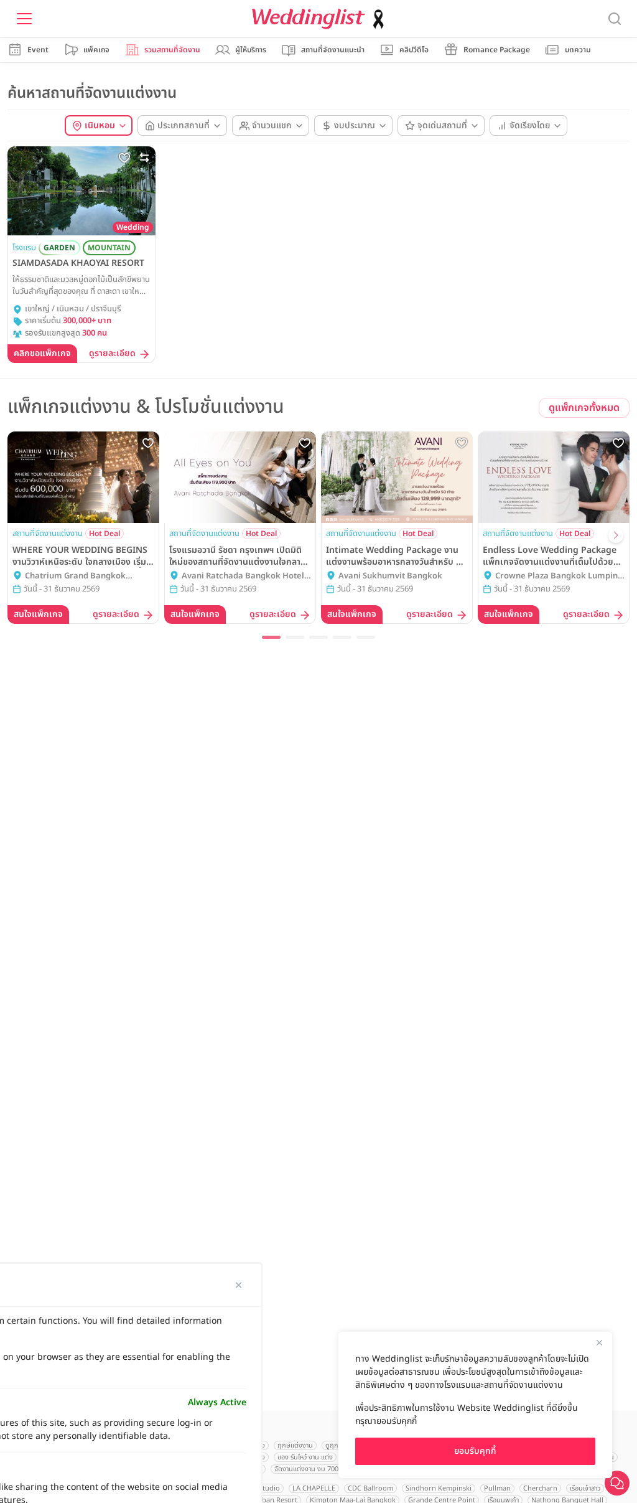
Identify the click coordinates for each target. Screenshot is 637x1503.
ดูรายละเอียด (112, 354)
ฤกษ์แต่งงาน (295, 1445)
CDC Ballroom (370, 1488)
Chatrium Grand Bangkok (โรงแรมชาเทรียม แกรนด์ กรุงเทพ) (83, 576)
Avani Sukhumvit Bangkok (390, 576)
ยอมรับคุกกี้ (475, 1451)
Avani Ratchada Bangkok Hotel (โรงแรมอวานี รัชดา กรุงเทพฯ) (243, 576)
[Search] (615, 19)
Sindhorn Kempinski (439, 1488)
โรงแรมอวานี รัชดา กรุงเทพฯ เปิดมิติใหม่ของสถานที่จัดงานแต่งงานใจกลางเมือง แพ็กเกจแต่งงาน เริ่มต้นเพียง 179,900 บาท (237, 556)
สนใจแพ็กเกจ (38, 614)
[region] (475, 1405)
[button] (271, 637)
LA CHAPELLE (313, 1488)
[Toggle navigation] (24, 19)
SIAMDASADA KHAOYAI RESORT (78, 263)
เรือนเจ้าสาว (585, 1488)
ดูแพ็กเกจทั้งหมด (584, 407)
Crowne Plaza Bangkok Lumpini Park (557, 576)
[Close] (599, 1342)
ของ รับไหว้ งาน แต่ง (305, 1457)
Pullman (497, 1488)
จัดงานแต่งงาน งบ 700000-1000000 (326, 1469)
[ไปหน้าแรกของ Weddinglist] (320, 19)
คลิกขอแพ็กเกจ (42, 353)
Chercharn (540, 1488)
